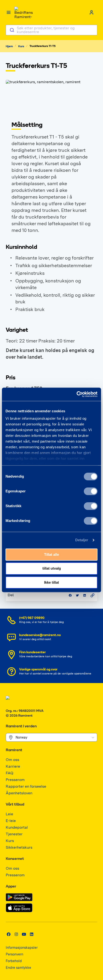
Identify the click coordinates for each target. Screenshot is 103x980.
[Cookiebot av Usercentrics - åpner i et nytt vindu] (76, 394)
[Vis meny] (8, 12)
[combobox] (51, 30)
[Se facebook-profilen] (8, 934)
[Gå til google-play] (19, 897)
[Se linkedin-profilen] (31, 934)
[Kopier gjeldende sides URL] (92, 595)
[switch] (90, 491)
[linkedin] (84, 595)
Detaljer (81, 540)
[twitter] (77, 595)
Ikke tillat (51, 582)
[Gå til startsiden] (24, 12)
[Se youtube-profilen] (24, 934)
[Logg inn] (91, 12)
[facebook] (70, 595)
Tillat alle (51, 554)
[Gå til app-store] (19, 907)
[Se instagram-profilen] (16, 934)
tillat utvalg (51, 569)
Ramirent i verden (21, 726)
